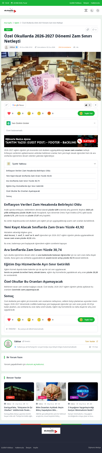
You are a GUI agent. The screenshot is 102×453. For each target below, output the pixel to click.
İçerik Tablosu (19, 163)
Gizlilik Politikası (76, 3)
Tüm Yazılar (90, 341)
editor (9, 404)
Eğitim (17, 23)
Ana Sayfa (8, 23)
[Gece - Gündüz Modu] (92, 12)
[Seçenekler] (95, 105)
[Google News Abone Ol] (18, 105)
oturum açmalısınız (35, 364)
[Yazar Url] (6, 47)
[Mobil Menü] (86, 10)
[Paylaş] (6, 105)
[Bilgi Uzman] (18, 10)
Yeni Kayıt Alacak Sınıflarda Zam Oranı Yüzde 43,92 (29, 176)
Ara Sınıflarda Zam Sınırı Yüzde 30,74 (22, 181)
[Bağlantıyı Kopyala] (87, 29)
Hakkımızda (95, 3)
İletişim (86, 3)
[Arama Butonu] (98, 10)
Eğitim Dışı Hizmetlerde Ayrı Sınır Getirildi (24, 186)
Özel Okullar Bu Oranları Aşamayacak (23, 191)
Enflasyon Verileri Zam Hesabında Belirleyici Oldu (28, 170)
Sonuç (9, 196)
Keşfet (35, 448)
